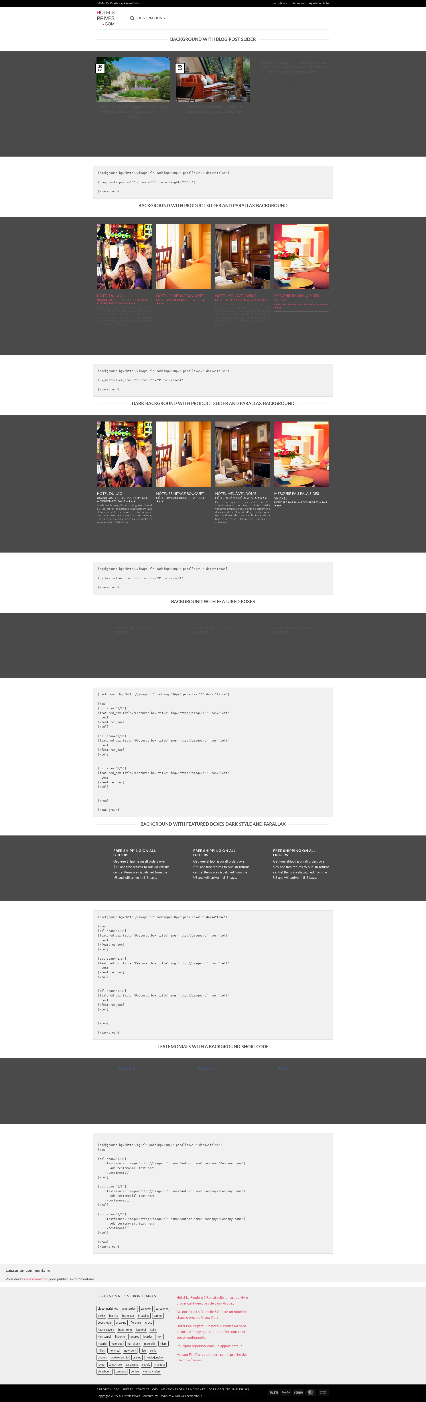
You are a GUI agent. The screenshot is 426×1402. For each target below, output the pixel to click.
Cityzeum (165, 1396)
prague (137, 1357)
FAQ (117, 1389)
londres (134, 1336)
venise (135, 1371)
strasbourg (104, 1371)
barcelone (162, 1308)
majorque (116, 1343)
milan (101, 1350)
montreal (114, 1350)
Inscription (278, 3)
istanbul (141, 1329)
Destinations (151, 18)
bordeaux (128, 1315)
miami (163, 1343)
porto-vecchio (119, 1357)
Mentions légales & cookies (183, 1389)
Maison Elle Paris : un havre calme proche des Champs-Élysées (211, 1357)
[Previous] (95, 103)
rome (101, 1364)
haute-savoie (106, 1329)
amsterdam (129, 1308)
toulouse (121, 1371)
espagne (121, 1322)
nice (143, 1350)
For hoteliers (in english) (229, 1389)
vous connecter (36, 1279)
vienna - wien (151, 1371)
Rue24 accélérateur (188, 1396)
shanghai (159, 1364)
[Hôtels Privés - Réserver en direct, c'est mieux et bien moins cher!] (110, 18)
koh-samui (104, 1336)
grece (148, 1322)
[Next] (330, 103)
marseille (150, 1343)
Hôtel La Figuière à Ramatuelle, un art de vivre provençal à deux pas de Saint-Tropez (133, 111)
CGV (155, 1389)
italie (153, 1329)
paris (153, 1350)
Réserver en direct (124, 246)
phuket (102, 1357)
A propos (298, 3)
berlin (101, 1315)
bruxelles (143, 1315)
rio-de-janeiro (154, 1357)
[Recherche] (132, 18)
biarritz (113, 1315)
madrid (102, 1343)
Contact (142, 1389)
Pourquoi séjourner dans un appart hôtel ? (209, 1346)
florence (135, 1322)
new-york (130, 1350)
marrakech (133, 1343)
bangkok (146, 1308)
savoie (146, 1364)
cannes (158, 1315)
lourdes (148, 1336)
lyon (159, 1336)
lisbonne (120, 1336)
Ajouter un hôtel (319, 3)
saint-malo (115, 1364)
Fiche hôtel (124, 256)
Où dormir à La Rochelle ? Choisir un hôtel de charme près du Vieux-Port (213, 109)
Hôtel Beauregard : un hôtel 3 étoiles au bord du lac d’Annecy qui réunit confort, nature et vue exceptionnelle (293, 67)
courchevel (105, 1322)
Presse (128, 1389)
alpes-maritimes (108, 1308)
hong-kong (125, 1329)
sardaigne (132, 1364)
